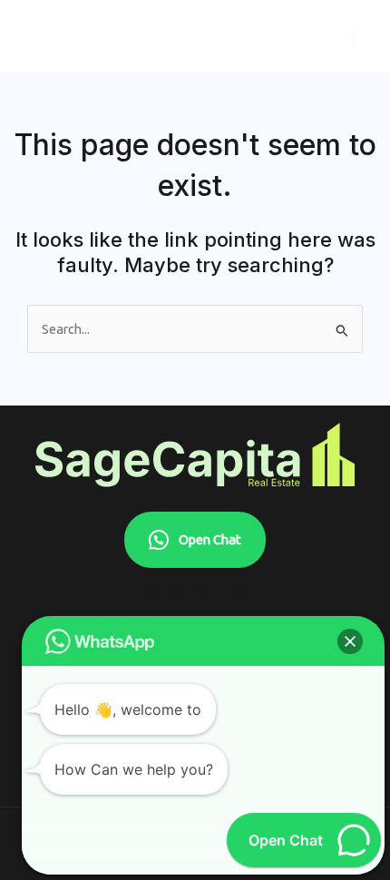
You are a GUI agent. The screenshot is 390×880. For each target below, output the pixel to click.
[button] (350, 641)
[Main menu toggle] (353, 36)
